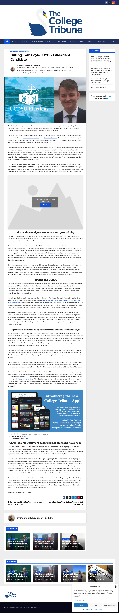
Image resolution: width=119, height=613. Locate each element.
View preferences (109, 605)
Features (24, 41)
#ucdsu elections (35, 70)
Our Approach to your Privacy (98, 609)
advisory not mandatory (26, 379)
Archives (102, 41)
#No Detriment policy (58, 67)
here (24, 436)
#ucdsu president (47, 70)
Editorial (69, 571)
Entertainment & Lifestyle (43, 41)
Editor (21, 547)
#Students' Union (23, 70)
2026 (9, 539)
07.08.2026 (67, 579)
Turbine (91, 41)
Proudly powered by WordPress (13, 607)
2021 (12, 51)
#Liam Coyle (46, 67)
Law (96, 571)
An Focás (62, 41)
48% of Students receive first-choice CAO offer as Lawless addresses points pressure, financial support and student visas (101, 60)
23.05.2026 (95, 579)
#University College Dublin (62, 70)
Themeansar (37, 607)
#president (69, 67)
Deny (95, 605)
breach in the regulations (31, 138)
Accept (81, 605)
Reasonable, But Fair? (98, 87)
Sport (81, 41)
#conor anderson (35, 67)
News (14, 41)
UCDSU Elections (23, 51)
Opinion (73, 41)
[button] (115, 586)
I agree (45, 204)
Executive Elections (50, 138)
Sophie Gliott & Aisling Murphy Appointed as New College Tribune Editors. (101, 81)
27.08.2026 (12, 579)
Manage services (79, 600)
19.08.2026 (40, 579)
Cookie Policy (87, 609)
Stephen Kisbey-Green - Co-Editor (29, 65)
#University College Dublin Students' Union (31, 73)
